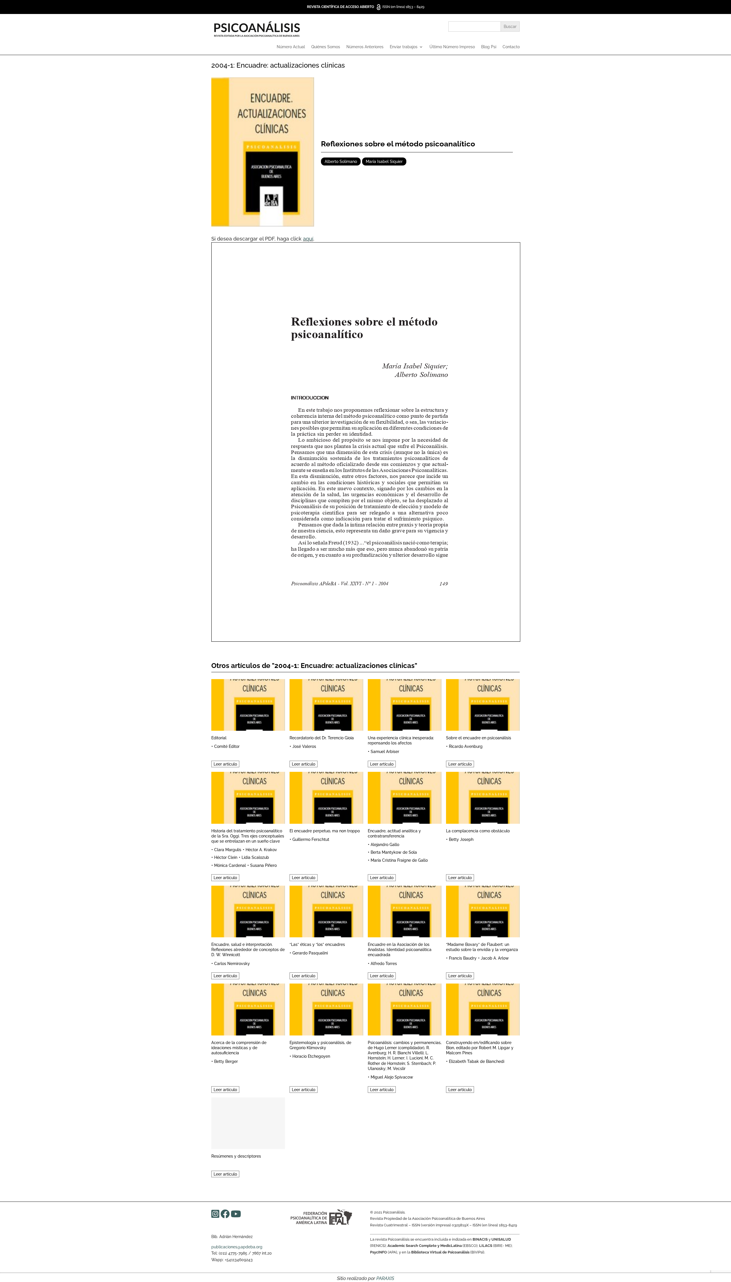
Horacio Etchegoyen (311, 1056)
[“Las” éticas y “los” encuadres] (326, 911)
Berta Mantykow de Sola (394, 852)
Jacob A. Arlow (495, 958)
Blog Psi (488, 47)
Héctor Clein (225, 857)
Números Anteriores (364, 47)
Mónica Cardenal (230, 865)
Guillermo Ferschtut (310, 839)
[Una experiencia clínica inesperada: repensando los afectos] (404, 704)
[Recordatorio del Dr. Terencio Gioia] (326, 704)
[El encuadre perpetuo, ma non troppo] (326, 797)
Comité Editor (227, 746)
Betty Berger (226, 1061)
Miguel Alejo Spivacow (392, 1077)
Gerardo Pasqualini (310, 953)
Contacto (511, 47)
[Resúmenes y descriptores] (248, 1122)
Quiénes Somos (325, 47)
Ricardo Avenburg (466, 746)
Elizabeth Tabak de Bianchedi (476, 1061)
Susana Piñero (263, 865)
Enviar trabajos (403, 47)
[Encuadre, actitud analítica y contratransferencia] (404, 797)
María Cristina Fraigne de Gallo (399, 860)
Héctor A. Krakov (261, 849)
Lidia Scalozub (255, 857)
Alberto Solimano (341, 161)
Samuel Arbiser (385, 751)
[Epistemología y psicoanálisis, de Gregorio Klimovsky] (326, 1008)
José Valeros (304, 746)
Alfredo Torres (384, 963)
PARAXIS (385, 1278)
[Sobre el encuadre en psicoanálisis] (483, 704)
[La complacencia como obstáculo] (483, 797)
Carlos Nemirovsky (232, 963)
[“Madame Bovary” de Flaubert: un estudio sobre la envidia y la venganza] (483, 911)
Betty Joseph (461, 839)
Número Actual (291, 47)
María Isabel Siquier (384, 161)
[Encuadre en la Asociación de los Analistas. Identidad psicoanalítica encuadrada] (404, 911)
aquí (308, 239)
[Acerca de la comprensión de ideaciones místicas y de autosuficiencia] (248, 1008)
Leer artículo (225, 764)
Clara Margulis (227, 849)
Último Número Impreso (452, 47)
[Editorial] (248, 704)
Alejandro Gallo (385, 844)
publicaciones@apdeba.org (236, 1247)
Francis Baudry (463, 958)
